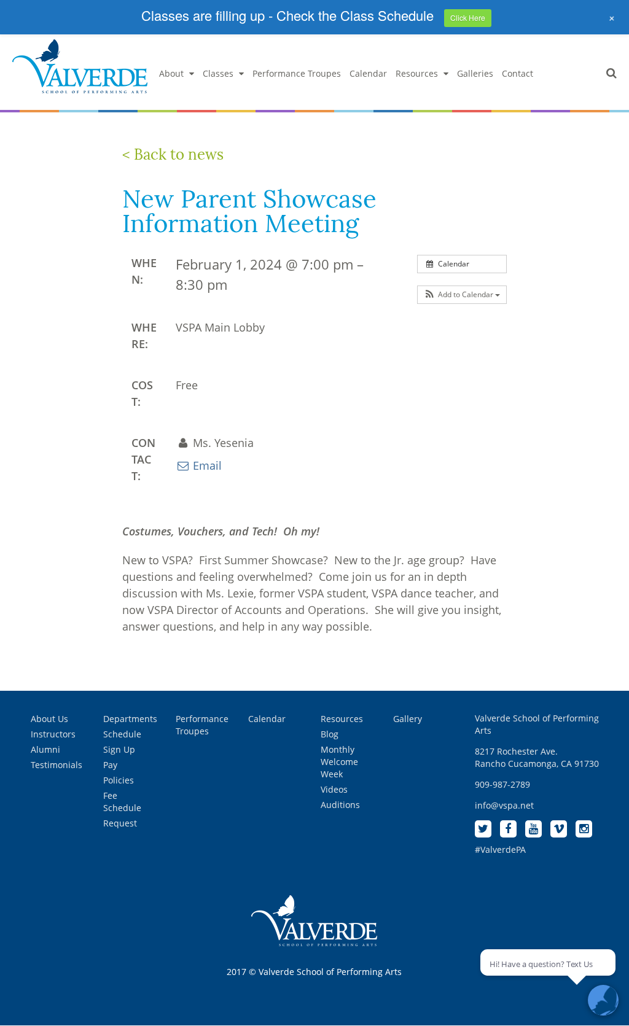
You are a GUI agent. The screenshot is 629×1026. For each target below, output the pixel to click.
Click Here (467, 17)
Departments (130, 719)
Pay (110, 765)
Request (120, 823)
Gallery (407, 719)
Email (206, 465)
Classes (218, 73)
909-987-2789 (502, 784)
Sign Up (119, 749)
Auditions (340, 804)
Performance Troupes (296, 73)
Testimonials (56, 765)
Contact (517, 73)
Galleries (475, 73)
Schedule (122, 734)
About (171, 73)
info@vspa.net (504, 805)
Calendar (368, 73)
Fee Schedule (122, 802)
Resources (417, 73)
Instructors (53, 734)
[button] (462, 294)
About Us (49, 719)
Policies (118, 780)
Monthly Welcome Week (339, 762)
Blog (329, 734)
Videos (334, 789)
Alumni (45, 749)
